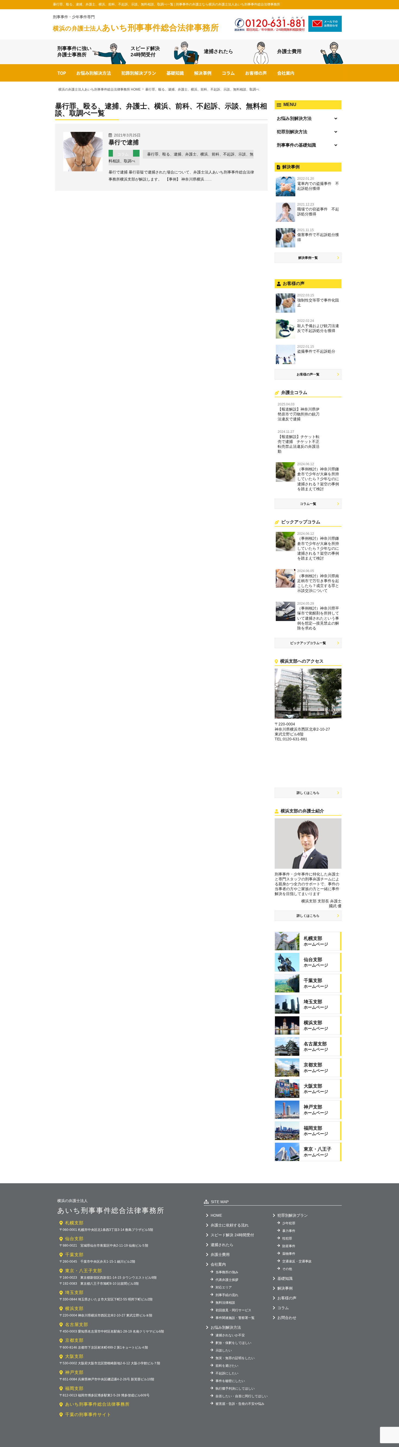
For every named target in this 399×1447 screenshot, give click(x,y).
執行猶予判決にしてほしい (235, 1388)
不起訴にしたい (227, 1373)
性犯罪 (287, 1238)
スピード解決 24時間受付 (232, 1235)
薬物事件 (288, 1254)
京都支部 (74, 1340)
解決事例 (202, 73)
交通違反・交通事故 (297, 1261)
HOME (216, 1215)
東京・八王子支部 (83, 1270)
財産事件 (288, 1246)
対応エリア (224, 1287)
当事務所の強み (227, 1272)
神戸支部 (74, 1372)
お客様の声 (256, 73)
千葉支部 (74, 1254)
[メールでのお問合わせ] (325, 30)
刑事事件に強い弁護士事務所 (74, 51)
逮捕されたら (218, 51)
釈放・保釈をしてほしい (233, 1343)
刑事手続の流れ (227, 1295)
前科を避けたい (227, 1366)
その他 (287, 1269)
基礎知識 (175, 73)
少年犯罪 (288, 1223)
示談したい (224, 1350)
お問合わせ (286, 1317)
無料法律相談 (225, 1303)
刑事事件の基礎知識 (296, 145)
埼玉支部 (74, 1292)
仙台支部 (74, 1238)
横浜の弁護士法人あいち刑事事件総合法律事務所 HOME (99, 89)
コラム (228, 73)
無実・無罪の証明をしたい (235, 1358)
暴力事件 (288, 1231)
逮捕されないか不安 (230, 1335)
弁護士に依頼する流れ (230, 1225)
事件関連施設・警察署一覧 (235, 1318)
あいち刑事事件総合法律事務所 (136, 27)
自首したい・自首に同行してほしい (242, 1396)
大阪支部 (74, 1356)
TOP (61, 73)
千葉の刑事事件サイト (88, 1414)
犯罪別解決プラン (138, 73)
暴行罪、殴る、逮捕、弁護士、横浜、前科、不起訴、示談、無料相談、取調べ (181, 157)
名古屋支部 (76, 1324)
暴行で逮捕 (124, 142)
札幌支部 (74, 1223)
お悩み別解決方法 (93, 73)
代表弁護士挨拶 (227, 1280)
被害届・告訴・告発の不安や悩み (240, 1404)
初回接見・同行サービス (233, 1310)
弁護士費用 (289, 51)
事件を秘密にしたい (230, 1381)
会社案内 (285, 73)
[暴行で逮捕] (83, 169)
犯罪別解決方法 (292, 131)
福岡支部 (74, 1388)
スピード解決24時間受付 (145, 51)
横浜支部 (74, 1308)
